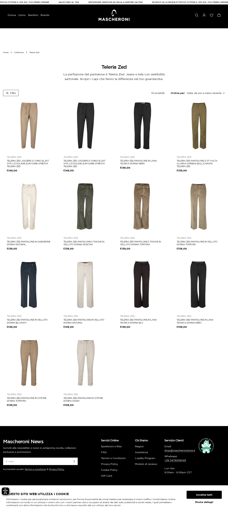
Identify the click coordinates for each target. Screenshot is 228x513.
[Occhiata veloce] (50, 106)
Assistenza (141, 452)
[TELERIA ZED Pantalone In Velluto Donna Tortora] (199, 207)
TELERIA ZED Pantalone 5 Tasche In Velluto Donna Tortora (140, 243)
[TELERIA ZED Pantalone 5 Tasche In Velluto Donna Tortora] (142, 207)
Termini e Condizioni (113, 458)
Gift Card (106, 475)
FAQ (104, 452)
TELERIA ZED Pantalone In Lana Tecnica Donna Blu (138, 321)
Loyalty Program (145, 458)
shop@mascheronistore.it (179, 450)
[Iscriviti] (74, 461)
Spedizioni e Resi (111, 446)
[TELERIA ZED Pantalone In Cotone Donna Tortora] (29, 363)
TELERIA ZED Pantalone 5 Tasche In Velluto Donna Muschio (83, 243)
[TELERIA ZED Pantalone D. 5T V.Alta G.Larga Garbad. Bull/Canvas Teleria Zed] (199, 126)
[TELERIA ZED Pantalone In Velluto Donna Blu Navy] (29, 285)
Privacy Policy (109, 464)
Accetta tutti (204, 494)
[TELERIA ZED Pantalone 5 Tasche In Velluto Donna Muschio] (86, 207)
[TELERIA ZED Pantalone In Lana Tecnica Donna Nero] (142, 126)
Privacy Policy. (56, 469)
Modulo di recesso (146, 464)
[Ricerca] (197, 15)
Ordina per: (178, 93)
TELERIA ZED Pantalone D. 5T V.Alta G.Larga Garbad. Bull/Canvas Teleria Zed (197, 164)
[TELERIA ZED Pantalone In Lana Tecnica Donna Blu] (142, 285)
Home (6, 52)
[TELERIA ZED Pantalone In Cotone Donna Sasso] (86, 363)
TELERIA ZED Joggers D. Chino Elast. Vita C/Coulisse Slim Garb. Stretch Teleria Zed (28, 164)
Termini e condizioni (35, 469)
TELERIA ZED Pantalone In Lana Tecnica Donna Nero (138, 162)
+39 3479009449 (175, 460)
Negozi (139, 446)
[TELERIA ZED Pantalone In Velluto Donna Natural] (86, 285)
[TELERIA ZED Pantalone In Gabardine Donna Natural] (29, 207)
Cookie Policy (109, 469)
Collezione (19, 52)
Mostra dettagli (204, 502)
